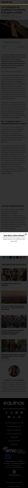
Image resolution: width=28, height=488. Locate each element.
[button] (25, 234)
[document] (14, 244)
